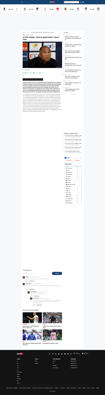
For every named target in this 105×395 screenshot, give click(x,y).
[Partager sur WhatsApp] (31, 73)
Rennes (44, 341)
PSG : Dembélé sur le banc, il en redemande (73, 83)
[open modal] (83, 2)
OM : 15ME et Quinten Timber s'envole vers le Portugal (72, 77)
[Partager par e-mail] (24, 76)
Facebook (93, 387)
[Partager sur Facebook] (34, 73)
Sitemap (97, 387)
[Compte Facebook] (52, 354)
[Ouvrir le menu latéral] (22, 2)
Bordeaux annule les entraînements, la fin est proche (73, 64)
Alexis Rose (27, 69)
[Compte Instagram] (55, 354)
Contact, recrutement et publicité (25, 387)
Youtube (79, 387)
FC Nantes (25, 324)
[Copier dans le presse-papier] (43, 73)
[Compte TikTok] (62, 354)
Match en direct (73, 387)
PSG (24, 35)
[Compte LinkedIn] (58, 354)
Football (68, 387)
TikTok (88, 387)
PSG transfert (62, 387)
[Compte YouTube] (65, 354)
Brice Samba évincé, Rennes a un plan (73, 58)
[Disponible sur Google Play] (77, 353)
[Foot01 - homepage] (52, 2)
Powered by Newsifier (52, 391)
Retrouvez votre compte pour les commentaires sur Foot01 (42, 387)
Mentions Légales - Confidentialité (12, 387)
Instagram (84, 387)
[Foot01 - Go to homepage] (20, 353)
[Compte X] (49, 354)
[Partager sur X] (37, 73)
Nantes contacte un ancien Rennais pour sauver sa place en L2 (73, 38)
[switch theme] (81, 2)
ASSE (44, 324)
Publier (57, 273)
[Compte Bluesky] (68, 354)
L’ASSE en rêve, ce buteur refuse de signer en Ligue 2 (73, 45)
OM (23, 341)
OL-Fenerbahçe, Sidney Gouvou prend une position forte (73, 70)
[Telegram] (40, 73)
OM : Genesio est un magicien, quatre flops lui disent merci (72, 51)
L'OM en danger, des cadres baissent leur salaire (72, 90)
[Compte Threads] (71, 354)
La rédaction (56, 387)
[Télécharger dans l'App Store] (85, 353)
